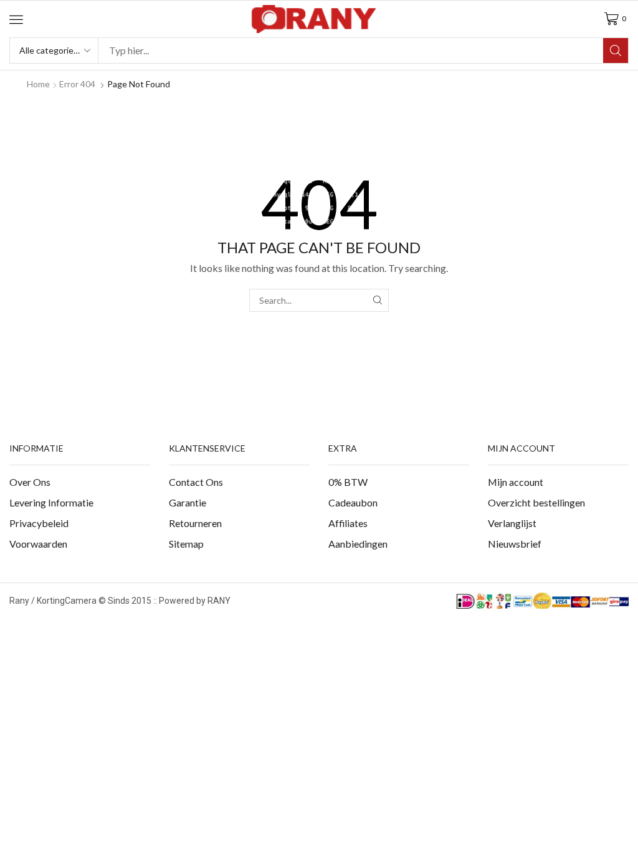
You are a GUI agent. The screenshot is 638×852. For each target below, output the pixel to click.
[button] (16, 19)
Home (38, 84)
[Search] (615, 50)
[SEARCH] (377, 300)
